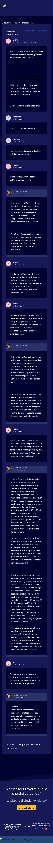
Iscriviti (18, 744)
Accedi (9, 744)
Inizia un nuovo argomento (35, 30)
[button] (48, 5)
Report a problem (21, 22)
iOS (33, 22)
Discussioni (7, 22)
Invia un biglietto (26, 808)
